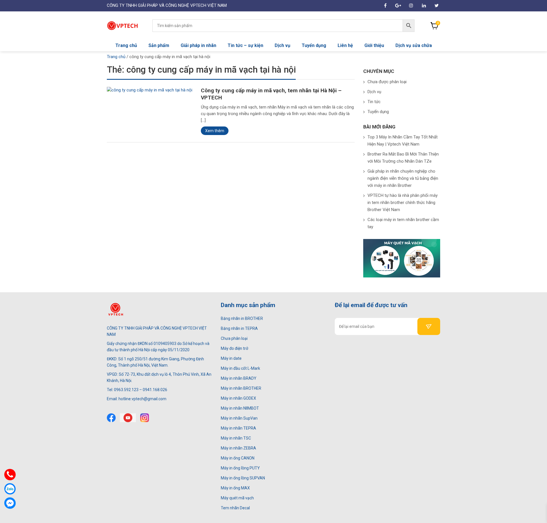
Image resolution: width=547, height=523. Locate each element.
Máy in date (231, 358)
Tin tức (374, 101)
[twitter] (128, 417)
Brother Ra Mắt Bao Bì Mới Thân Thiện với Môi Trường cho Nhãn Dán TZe (403, 158)
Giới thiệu (374, 45)
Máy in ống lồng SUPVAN (243, 478)
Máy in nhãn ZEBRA (238, 448)
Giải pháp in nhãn (198, 45)
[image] (149, 89)
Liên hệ (345, 45)
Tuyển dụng (314, 45)
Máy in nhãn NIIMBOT (240, 408)
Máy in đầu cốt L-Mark (240, 368)
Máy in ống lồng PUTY (240, 468)
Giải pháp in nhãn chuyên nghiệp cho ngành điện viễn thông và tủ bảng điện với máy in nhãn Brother (403, 178)
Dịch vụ (282, 45)
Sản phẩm (158, 45)
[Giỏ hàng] (434, 25)
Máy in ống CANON (237, 458)
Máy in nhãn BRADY (238, 378)
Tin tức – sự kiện (245, 45)
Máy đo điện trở (234, 348)
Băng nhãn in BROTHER (242, 318)
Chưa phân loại (234, 338)
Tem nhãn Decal (235, 508)
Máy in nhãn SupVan (239, 418)
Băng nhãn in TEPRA (239, 328)
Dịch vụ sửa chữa (413, 45)
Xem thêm (214, 130)
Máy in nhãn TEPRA (238, 428)
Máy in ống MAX (235, 488)
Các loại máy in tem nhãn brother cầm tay (403, 223)
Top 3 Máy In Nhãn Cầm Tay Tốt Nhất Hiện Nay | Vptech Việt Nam (403, 140)
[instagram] (144, 417)
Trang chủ (126, 45)
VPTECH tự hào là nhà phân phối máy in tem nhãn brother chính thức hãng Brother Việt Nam (403, 202)
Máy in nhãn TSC (236, 438)
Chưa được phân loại (387, 81)
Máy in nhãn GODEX (238, 398)
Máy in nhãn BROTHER (241, 388)
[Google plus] (398, 5)
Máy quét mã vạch (237, 498)
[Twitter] (436, 5)
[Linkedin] (423, 5)
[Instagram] (411, 5)
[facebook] (385, 5)
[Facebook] (111, 417)
